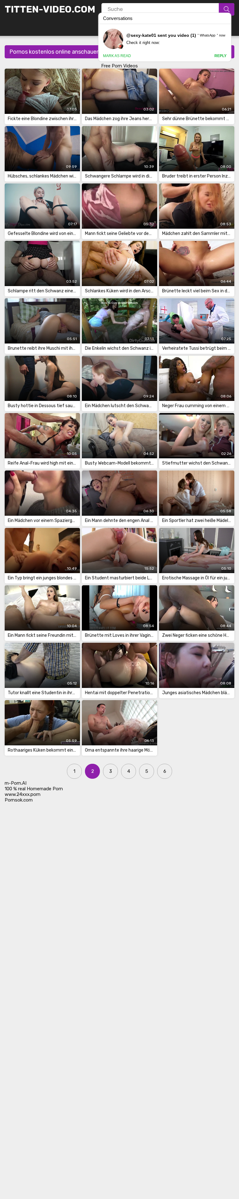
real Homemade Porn (40, 789)
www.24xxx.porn (22, 794)
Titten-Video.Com (50, 9)
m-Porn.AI (15, 783)
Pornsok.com (19, 800)
